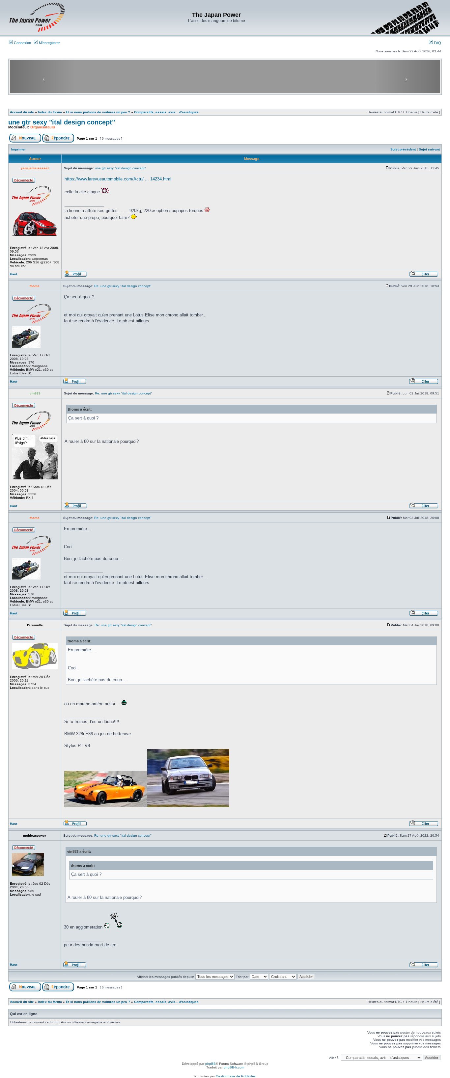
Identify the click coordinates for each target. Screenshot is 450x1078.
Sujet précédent (403, 149)
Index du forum (50, 112)
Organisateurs (42, 127)
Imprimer (18, 149)
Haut (13, 274)
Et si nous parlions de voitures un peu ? (98, 112)
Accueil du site (22, 112)
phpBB (210, 1063)
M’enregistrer (49, 43)
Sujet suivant (429, 149)
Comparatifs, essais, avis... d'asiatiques (166, 112)
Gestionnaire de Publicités (236, 1076)
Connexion (22, 43)
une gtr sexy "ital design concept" (61, 122)
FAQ (437, 43)
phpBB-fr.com (234, 1067)
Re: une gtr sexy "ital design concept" (123, 286)
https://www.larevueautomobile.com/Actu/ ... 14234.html (118, 178)
